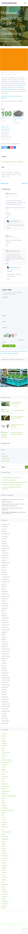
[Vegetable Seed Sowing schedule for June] (18, 113)
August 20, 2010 (16, 72)
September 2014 (6, 581)
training (14, 161)
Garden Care (5, 784)
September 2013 (6, 596)
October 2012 (5, 605)
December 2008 (6, 704)
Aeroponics (4, 733)
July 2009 (4, 689)
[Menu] (25, 3)
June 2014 (4, 586)
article (3, 161)
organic (14, 174)
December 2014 (6, 577)
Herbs (3, 800)
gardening (8, 161)
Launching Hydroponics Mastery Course (11, 477)
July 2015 (4, 567)
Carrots (3, 757)
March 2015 (5, 574)
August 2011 (5, 632)
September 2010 (6, 656)
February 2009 (5, 699)
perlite (3, 846)
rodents (4, 870)
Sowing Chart (9, 501)
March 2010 (5, 670)
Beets (3, 750)
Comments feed (6, 458)
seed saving (4, 877)
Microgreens (5, 827)
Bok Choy (4, 755)
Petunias (4, 848)
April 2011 (4, 639)
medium (4, 824)
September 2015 (6, 562)
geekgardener (6, 72)
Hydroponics (5, 808)
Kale (3, 815)
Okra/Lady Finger (6, 832)
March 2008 (5, 718)
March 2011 (5, 641)
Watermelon (5, 903)
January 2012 (5, 620)
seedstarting (5, 884)
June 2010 (4, 663)
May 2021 (4, 541)
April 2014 (4, 589)
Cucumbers (4, 764)
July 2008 (4, 713)
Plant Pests (4, 853)
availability (4, 745)
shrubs (3, 887)
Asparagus (4, 743)
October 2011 (5, 627)
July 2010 (4, 661)
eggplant (4, 769)
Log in (3, 454)
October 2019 (5, 546)
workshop (20, 161)
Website (4, 327)
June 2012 (4, 613)
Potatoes (4, 860)
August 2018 (5, 555)
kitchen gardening (6, 174)
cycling (3, 767)
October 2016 (5, 557)
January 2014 (5, 591)
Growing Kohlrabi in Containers (16, 499)
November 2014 (6, 579)
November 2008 (6, 706)
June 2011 (4, 637)
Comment (5, 297)
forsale (3, 781)
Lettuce (3, 817)
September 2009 (6, 685)
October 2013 (5, 593)
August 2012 (5, 608)
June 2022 (4, 529)
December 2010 (6, 649)
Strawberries (5, 891)
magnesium (4, 822)
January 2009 (5, 701)
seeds (3, 882)
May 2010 (4, 665)
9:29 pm (5, 74)
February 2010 (5, 673)
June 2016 (4, 560)
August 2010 (5, 658)
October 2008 (5, 709)
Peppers (4, 844)
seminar (19, 174)
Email (4, 321)
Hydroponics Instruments (8, 810)
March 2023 (5, 526)
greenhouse (5, 793)
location (4, 820)
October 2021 (5, 536)
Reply (7, 217)
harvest (3, 798)
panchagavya (5, 839)
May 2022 (4, 531)
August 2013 (5, 598)
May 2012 (4, 615)
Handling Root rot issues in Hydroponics (12, 484)
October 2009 (5, 682)
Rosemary (4, 872)
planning (4, 851)
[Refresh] (16, 334)
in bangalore (17, 172)
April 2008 (4, 716)
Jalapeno (4, 812)
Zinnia (3, 908)
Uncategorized (5, 901)
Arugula (3, 740)
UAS (8, 176)
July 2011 (4, 634)
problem (4, 863)
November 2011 (6, 625)
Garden (3, 172)
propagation (5, 865)
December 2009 (6, 677)
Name (4, 315)
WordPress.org (5, 461)
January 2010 (5, 675)
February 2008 (5, 721)
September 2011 (6, 629)
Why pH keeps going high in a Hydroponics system (14, 482)
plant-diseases (5, 855)
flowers (3, 779)
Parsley (3, 841)
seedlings (4, 879)
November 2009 (6, 680)
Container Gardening (7, 760)
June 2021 (4, 538)
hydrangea (4, 805)
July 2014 (4, 584)
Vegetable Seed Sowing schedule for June (18, 118)
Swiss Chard (5, 894)
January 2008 (5, 723)
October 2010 (5, 653)
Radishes (4, 867)
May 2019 (4, 550)
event (3, 774)
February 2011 (5, 644)
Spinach (4, 889)
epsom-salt (4, 772)
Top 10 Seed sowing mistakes (18, 410)
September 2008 (6, 711)
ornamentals (5, 836)
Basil (3, 748)
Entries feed (4, 456)
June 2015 (4, 569)
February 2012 (5, 617)
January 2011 (5, 646)
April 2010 (4, 668)
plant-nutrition (5, 858)
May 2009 (4, 694)
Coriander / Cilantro (6, 762)
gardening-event (6, 791)
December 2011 (6, 622)
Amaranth (4, 736)
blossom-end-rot (6, 752)
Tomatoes (4, 896)
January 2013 (5, 603)
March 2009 (5, 697)
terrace (3, 176)
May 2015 (4, 572)
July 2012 (4, 610)
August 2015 (5, 565)
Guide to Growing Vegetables (9, 796)
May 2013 (4, 601)
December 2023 (6, 524)
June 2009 (4, 692)
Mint (3, 829)
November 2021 (6, 534)
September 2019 (6, 548)
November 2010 (6, 651)
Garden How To (5, 786)
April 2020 (4, 543)
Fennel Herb (5, 776)
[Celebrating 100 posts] (6, 113)
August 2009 (5, 687)
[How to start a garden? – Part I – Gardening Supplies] (7, 132)
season (3, 875)
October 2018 (5, 553)
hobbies (4, 803)
